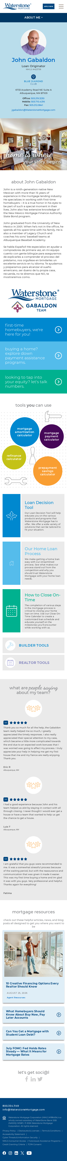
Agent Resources (16, 997)
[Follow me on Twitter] (40, 1079)
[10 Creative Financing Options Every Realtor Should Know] (33, 954)
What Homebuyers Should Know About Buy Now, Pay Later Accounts (25, 1014)
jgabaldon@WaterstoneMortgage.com (33, 109)
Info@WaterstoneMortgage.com (24, 1109)
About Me (32, 17)
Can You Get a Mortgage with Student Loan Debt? (27, 1033)
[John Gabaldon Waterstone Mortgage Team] (33, 300)
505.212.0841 (36, 105)
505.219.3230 (37, 98)
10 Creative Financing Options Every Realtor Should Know (32, 985)
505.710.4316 (38, 101)
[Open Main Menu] (61, 6)
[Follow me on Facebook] (27, 1079)
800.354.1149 (11, 1105)
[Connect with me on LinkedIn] (33, 1079)
